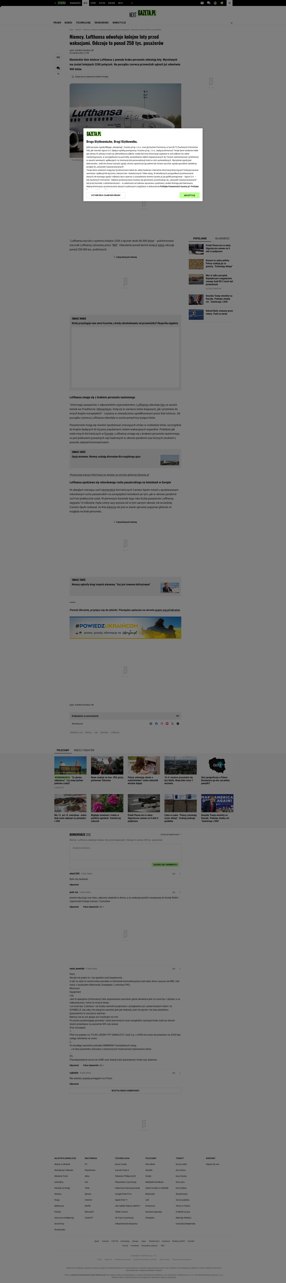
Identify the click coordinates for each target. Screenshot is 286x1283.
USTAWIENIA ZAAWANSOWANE (105, 195)
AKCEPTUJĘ (189, 195)
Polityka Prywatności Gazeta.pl (175, 186)
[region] (143, 164)
